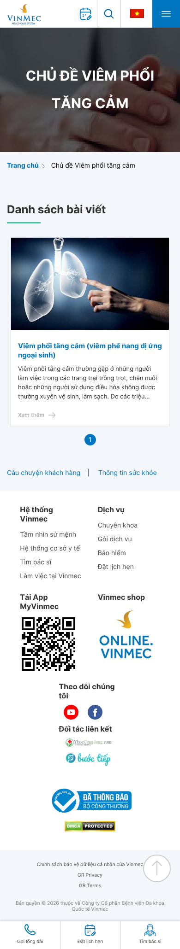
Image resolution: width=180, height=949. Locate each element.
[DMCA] (90, 826)
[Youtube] (71, 712)
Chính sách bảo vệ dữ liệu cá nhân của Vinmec (90, 864)
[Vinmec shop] (126, 634)
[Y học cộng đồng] (89, 742)
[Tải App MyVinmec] (48, 644)
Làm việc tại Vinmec (50, 576)
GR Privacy (90, 875)
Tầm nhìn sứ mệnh (48, 535)
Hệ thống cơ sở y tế (50, 548)
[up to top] (157, 868)
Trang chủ (23, 166)
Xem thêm (31, 414)
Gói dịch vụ (115, 539)
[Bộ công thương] (90, 800)
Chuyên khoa (118, 525)
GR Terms (90, 886)
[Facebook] (95, 712)
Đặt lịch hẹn (116, 567)
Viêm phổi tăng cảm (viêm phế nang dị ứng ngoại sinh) (90, 350)
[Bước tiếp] (89, 759)
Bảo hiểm (112, 553)
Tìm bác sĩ (35, 562)
